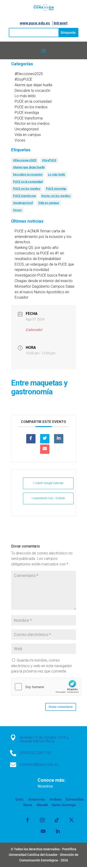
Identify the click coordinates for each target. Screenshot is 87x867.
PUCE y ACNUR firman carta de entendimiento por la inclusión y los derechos (43, 236)
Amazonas (36, 799)
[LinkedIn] (58, 438)
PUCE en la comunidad (33, 101)
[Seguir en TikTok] (56, 820)
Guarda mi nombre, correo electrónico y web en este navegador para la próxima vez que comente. (41, 666)
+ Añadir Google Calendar (48, 483)
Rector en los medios (32, 123)
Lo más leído (25, 96)
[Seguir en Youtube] (43, 831)
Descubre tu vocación (32, 90)
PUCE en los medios (31, 107)
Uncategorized (27, 129)
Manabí (42, 805)
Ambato (55, 799)
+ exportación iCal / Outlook (48, 498)
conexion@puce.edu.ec (39, 764)
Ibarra (27, 805)
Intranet (61, 23)
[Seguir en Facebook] (27, 820)
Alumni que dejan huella (33, 85)
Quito (19, 799)
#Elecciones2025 (29, 74)
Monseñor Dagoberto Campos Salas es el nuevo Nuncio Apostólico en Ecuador (44, 292)
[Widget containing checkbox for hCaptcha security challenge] (46, 687)
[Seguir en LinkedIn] (57, 831)
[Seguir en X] (71, 820)
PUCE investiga (27, 112)
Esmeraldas (75, 799)
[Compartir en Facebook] (30, 438)
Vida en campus (28, 134)
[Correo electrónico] (44, 449)
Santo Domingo (64, 805)
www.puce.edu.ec (35, 23)
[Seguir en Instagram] (42, 820)
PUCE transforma (29, 118)
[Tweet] (44, 438)
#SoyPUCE (23, 79)
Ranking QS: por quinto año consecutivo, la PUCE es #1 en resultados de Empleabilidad (39, 253)
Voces (20, 140)
